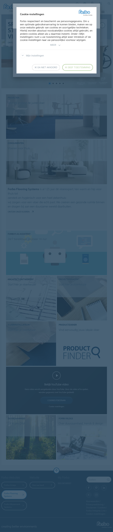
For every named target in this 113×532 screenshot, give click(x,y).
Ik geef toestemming (77, 67)
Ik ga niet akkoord (46, 67)
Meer (53, 44)
